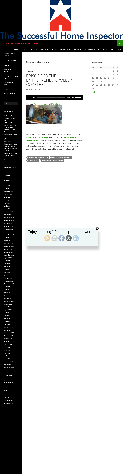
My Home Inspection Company (70, 49)
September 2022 (9, 197)
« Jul (93, 92)
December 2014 (9, 367)
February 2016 (8, 327)
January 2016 (8, 330)
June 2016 (7, 315)
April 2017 (7, 290)
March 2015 (7, 359)
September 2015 (9, 341)
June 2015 (7, 350)
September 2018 (9, 255)
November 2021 (9, 220)
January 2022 (8, 215)
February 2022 (8, 212)
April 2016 (7, 321)
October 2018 (8, 252)
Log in (5, 395)
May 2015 (7, 353)
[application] (54, 97)
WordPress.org (8, 403)
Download (55, 104)
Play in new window (42, 104)
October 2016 (8, 304)
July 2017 (7, 287)
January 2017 (8, 298)
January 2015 (8, 365)
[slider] (78, 97)
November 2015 (9, 336)
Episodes (29, 72)
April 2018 (7, 269)
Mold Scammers (115, 49)
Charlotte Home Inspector (61, 157)
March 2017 (7, 292)
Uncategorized (8, 383)
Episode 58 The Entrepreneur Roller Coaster (49, 80)
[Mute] (73, 98)
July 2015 (7, 347)
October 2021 (8, 223)
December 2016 (9, 301)
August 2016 (8, 310)
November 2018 (9, 249)
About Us (34, 49)
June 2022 (7, 200)
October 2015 (8, 339)
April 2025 (7, 189)
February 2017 (8, 295)
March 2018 (7, 272)
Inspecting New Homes (92, 49)
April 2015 (7, 356)
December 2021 (9, 217)
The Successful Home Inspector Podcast (23, 43)
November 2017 (9, 284)
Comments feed (8, 401)
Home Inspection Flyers (48, 49)
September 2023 (9, 191)
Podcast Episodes (19, 49)
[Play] (29, 98)
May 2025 (7, 186)
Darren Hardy (33, 160)
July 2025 (7, 180)
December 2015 (9, 333)
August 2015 (8, 344)
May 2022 (7, 203)
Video (105, 49)
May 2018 (7, 266)
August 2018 (8, 258)
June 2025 (7, 183)
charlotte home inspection (38, 157)
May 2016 (7, 318)
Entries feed (7, 398)
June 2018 (7, 264)
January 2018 (8, 278)
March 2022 (7, 209)
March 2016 (7, 324)
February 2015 (8, 362)
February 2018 (8, 275)
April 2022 (7, 206)
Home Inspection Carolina (37, 137)
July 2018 (7, 261)
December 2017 (9, 281)
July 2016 (7, 313)
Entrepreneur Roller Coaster (52, 160)
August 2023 (8, 194)
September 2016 (9, 307)
